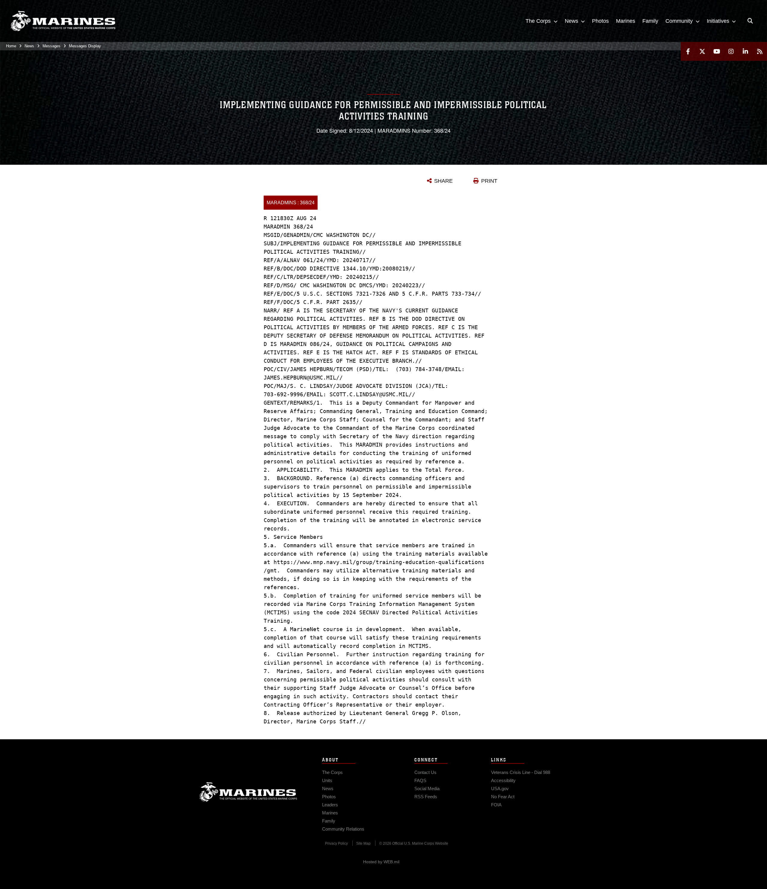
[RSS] (760, 51)
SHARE (443, 181)
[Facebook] (688, 51)
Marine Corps (248, 792)
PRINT (489, 181)
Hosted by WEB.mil (381, 861)
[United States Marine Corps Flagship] (62, 21)
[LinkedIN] (745, 51)
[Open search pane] (750, 21)
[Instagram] (731, 51)
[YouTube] (716, 51)
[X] (702, 51)
